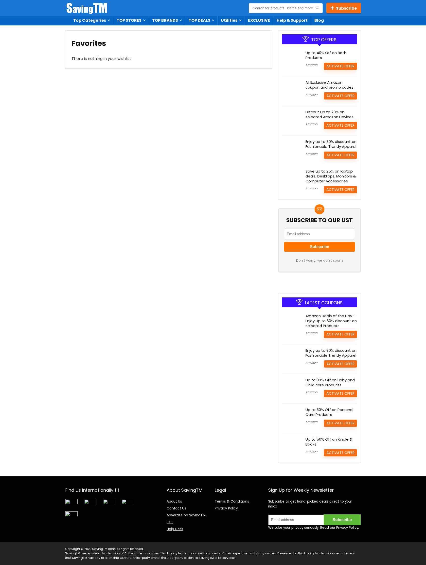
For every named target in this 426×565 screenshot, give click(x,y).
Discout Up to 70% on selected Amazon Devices (329, 114)
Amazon (311, 65)
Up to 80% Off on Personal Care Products (329, 412)
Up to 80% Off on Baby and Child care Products (330, 382)
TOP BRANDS (165, 20)
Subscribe (346, 8)
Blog (319, 20)
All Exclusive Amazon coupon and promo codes (329, 85)
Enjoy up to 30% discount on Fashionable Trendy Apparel (330, 144)
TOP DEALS (199, 20)
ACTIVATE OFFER (340, 66)
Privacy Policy (226, 508)
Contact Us (176, 508)
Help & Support (292, 20)
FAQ (170, 522)
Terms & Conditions (232, 501)
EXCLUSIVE (259, 20)
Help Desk (175, 528)
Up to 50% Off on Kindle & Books (328, 442)
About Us (174, 501)
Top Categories (89, 20)
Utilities (229, 20)
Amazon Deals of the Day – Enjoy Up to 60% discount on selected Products (331, 320)
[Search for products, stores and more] (317, 8)
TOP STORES (129, 20)
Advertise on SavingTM (186, 515)
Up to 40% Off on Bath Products (325, 55)
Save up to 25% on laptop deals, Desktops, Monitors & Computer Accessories (330, 176)
